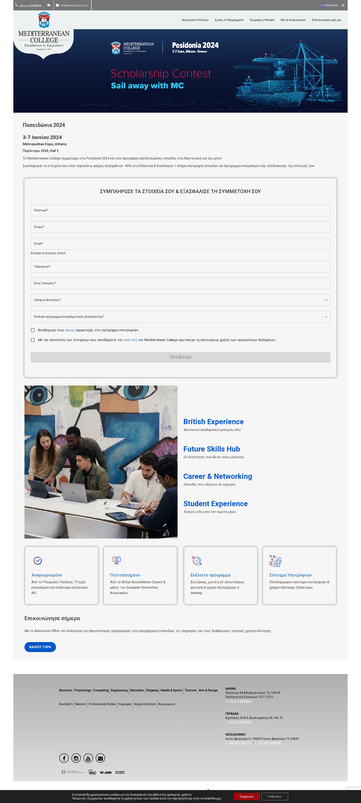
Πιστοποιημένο (125, 575)
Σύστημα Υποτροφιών (290, 575)
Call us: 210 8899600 (30, 5)
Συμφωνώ (247, 796)
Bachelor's (66, 704)
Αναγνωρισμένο (46, 575)
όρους (70, 330)
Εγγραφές (125, 704)
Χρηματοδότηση (145, 704)
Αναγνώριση (166, 704)
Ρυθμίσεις (275, 796)
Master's (80, 704)
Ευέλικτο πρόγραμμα (211, 575)
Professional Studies (102, 704)
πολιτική (130, 340)
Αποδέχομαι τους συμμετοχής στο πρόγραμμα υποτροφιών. (88, 330)
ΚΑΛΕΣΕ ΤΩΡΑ (40, 647)
